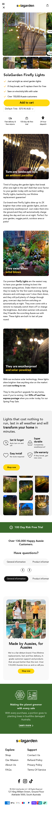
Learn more (25, 725)
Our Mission (11, 760)
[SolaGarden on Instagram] (25, 781)
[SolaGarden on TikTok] (31, 781)
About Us (10, 765)
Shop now (11, 467)
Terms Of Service (36, 770)
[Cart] (47, 6)
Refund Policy (34, 760)
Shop (8, 755)
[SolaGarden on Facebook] (19, 781)
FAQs (8, 770)
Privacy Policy (34, 765)
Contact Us (33, 755)
